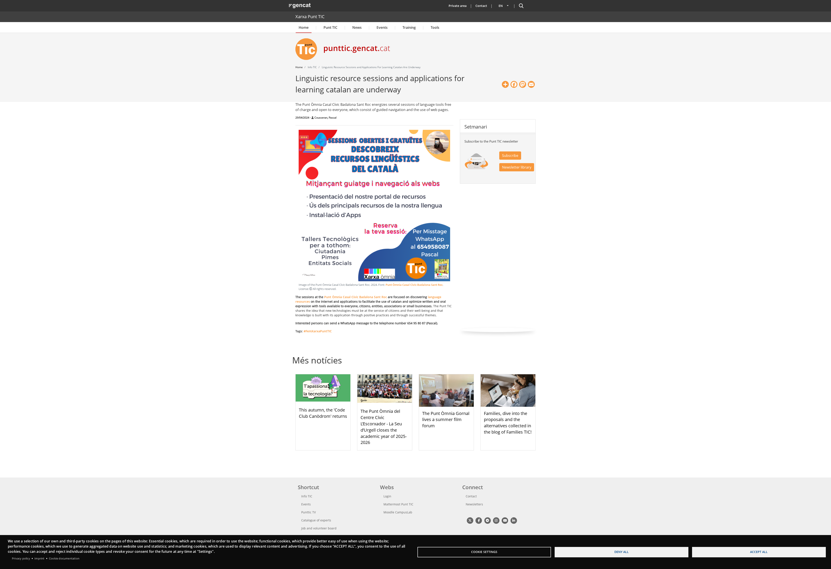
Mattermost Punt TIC (398, 504)
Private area (458, 6)
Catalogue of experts (316, 520)
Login (387, 496)
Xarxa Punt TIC (310, 16)
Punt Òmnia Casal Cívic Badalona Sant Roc (414, 285)
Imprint (39, 558)
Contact (481, 6)
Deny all (621, 552)
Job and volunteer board (319, 528)
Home (304, 27)
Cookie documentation (64, 558)
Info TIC (306, 496)
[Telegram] (487, 520)
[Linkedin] (514, 520)
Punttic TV (308, 512)
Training (409, 27)
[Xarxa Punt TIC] (307, 49)
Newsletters (474, 504)
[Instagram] (496, 520)
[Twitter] (470, 520)
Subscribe (510, 155)
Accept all (759, 552)
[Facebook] (479, 520)
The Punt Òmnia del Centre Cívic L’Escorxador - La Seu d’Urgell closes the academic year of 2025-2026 (384, 426)
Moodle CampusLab (397, 512)
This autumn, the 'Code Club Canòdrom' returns (323, 413)
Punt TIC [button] (330, 27)
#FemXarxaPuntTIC (318, 331)
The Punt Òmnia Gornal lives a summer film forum (445, 419)
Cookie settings (484, 552)
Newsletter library (516, 167)
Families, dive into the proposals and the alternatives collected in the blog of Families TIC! (507, 422)
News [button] (357, 27)
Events (382, 27)
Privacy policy (21, 558)
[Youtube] (505, 520)
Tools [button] (435, 27)
